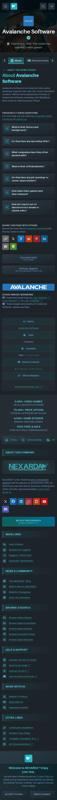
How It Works (16, 544)
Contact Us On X (17, 671)
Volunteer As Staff (18, 707)
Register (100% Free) (20, 555)
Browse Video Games (20, 617)
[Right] (52, 60)
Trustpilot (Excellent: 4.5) (22, 738)
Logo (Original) (31, 300)
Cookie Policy (43, 776)
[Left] (4, 60)
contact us (21, 119)
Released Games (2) (42, 60)
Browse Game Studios (20, 628)
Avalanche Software (36, 228)
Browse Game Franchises (22, 623)
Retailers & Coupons (20, 549)
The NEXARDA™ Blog (20, 581)
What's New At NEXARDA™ (23, 586)
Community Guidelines (21, 727)
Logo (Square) (39, 297)
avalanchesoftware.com (27, 386)
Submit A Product (18, 696)
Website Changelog (19, 592)
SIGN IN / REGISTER (51, 6)
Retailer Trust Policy (19, 733)
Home (14, 439)
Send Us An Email (18, 665)
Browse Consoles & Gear (22, 634)
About (18, 60)
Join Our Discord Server (21, 676)
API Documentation (19, 744)
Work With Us (16, 702)
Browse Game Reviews (21, 639)
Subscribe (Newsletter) (21, 560)
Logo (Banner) (9, 300)
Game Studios (34, 439)
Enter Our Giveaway (19, 597)
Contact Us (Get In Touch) (23, 660)
